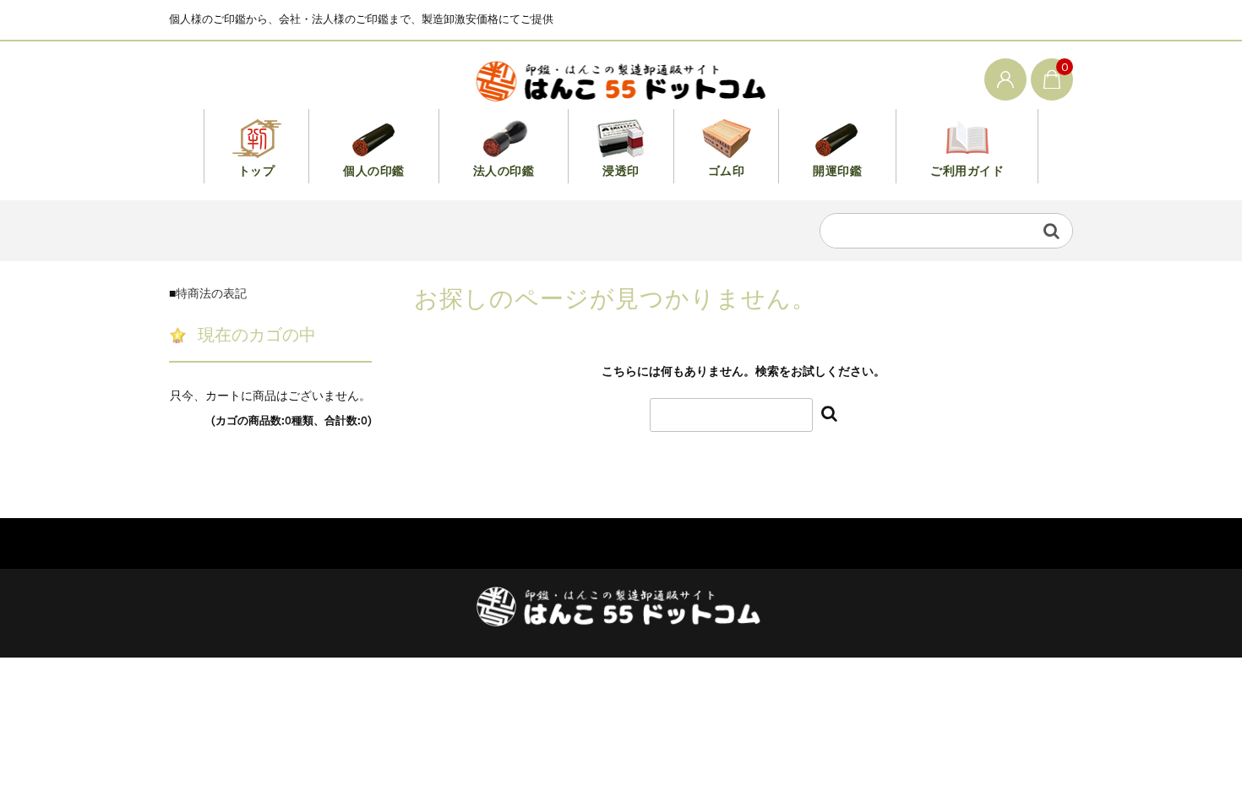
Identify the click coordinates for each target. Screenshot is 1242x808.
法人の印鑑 (504, 170)
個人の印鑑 (374, 170)
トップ (256, 170)
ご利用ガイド (967, 170)
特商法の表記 (211, 293)
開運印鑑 (837, 170)
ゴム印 (726, 170)
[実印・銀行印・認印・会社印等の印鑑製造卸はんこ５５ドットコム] (621, 78)
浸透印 (621, 170)
